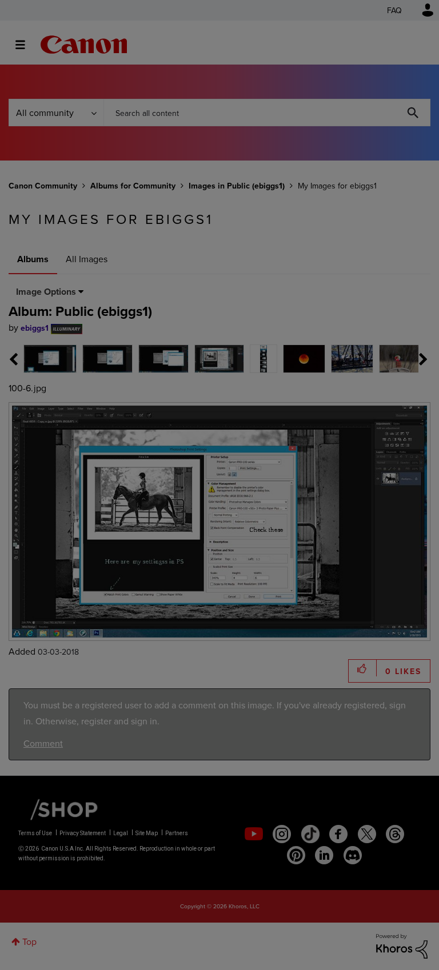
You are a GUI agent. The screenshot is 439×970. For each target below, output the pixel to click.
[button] (378, 392)
